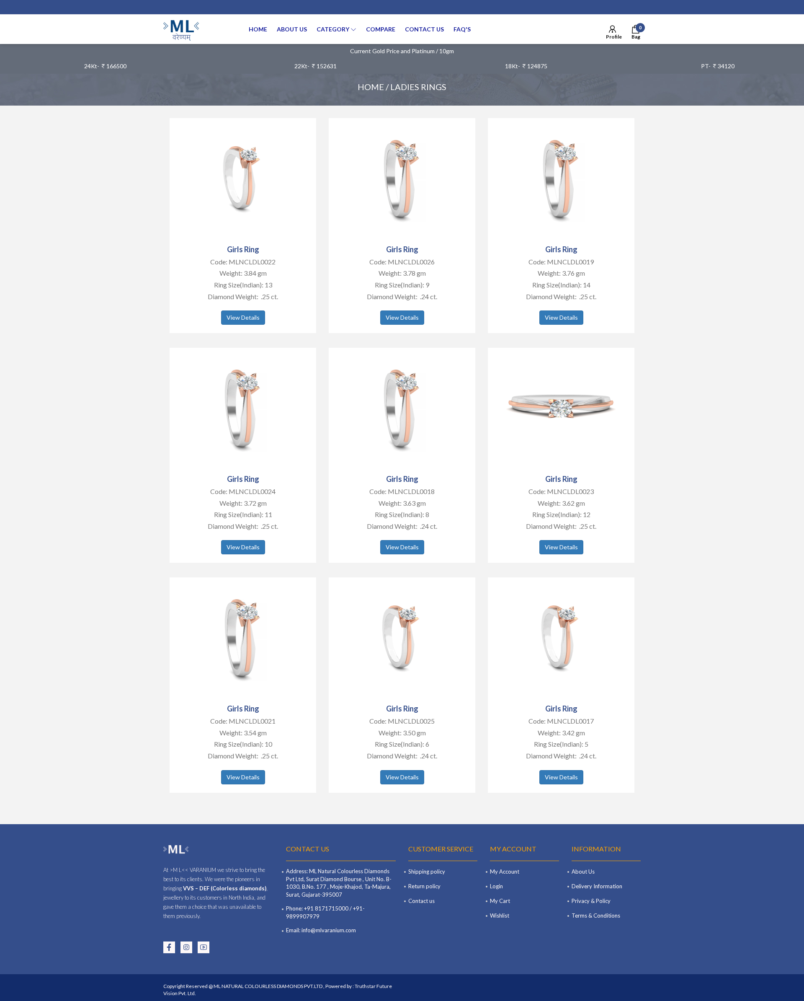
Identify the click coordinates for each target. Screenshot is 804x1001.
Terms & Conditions (596, 915)
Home (258, 29)
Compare (380, 29)
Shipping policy (426, 871)
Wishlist (499, 915)
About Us (292, 29)
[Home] (181, 29)
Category (333, 29)
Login (496, 886)
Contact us (424, 29)
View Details (243, 317)
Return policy (424, 886)
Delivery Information (597, 886)
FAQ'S (462, 29)
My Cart (500, 901)
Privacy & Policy (591, 901)
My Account (504, 871)
